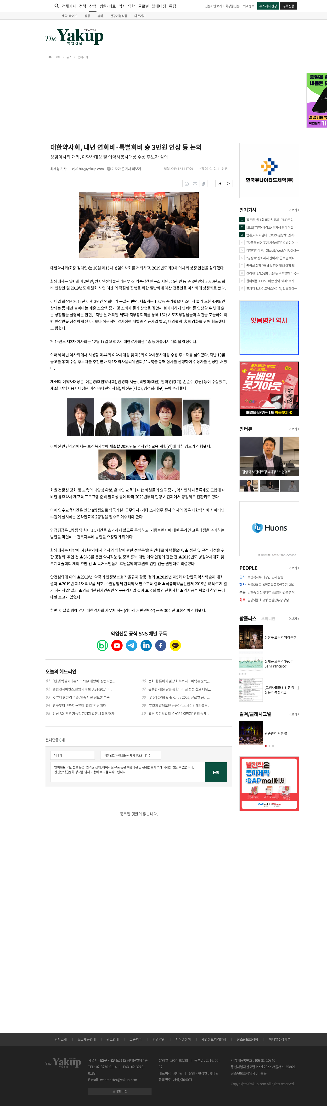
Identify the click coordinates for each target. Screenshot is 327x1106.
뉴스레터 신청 (268, 6)
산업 (92, 6)
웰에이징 (159, 6)
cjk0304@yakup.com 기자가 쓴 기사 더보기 (106, 168)
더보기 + (293, 210)
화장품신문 (233, 6)
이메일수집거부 (279, 1039)
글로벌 (143, 6)
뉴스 (69, 57)
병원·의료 (108, 6)
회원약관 (158, 1039)
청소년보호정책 (247, 1039)
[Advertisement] (172, 107)
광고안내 (113, 1039)
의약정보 (248, 6)
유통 (87, 15)
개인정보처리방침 (214, 1039)
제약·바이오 (70, 15)
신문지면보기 (213, 6)
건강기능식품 (118, 15)
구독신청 (288, 6)
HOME (56, 57)
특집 (172, 6)
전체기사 (69, 6)
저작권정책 (183, 1039)
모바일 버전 (120, 1091)
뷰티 (100, 15)
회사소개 (61, 1039)
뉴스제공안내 (87, 1039)
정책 (82, 6)
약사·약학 (127, 6)
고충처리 (136, 1039)
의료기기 (140, 15)
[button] (266, 746)
